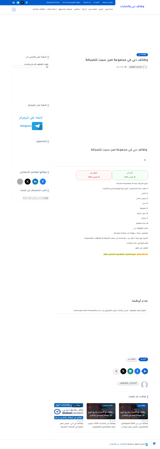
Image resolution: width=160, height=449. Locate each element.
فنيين (101, 9)
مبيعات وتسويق (65, 9)
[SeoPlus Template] (146, 444)
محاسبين (109, 9)
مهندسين (92, 9)
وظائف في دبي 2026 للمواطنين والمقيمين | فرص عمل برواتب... (134, 425)
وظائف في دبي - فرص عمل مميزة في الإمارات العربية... (71, 425)
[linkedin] (13, 2)
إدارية (84, 9)
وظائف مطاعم (39, 9)
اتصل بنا (96, 2)
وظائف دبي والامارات (132, 6)
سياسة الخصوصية (53, 2)
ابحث (46, 198)
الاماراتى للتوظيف (135, 67)
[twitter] (22, 2)
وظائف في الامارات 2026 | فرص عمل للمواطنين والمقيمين (101, 425)
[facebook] (26, 2)
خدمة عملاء (52, 9)
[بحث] (14, 9)
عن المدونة (87, 2)
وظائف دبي (142, 54)
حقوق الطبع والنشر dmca (71, 2)
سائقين (77, 9)
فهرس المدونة (107, 2)
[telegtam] (20, 181)
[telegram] (18, 2)
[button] (137, 371)
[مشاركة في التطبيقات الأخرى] (116, 371)
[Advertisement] (80, 35)
